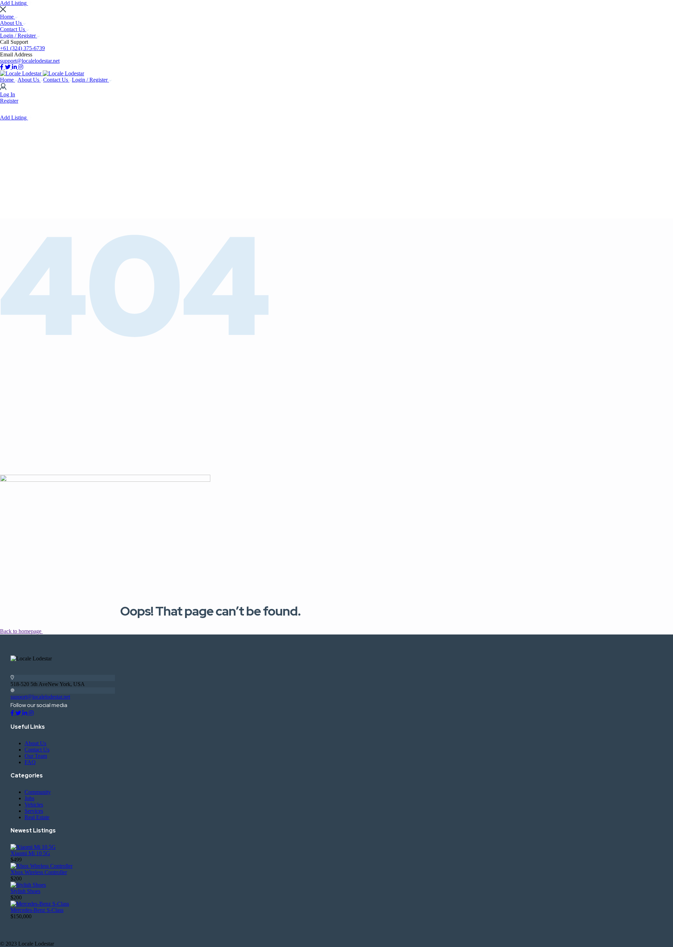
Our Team (36, 756)
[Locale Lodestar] (21, 73)
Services (34, 811)
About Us (11, 23)
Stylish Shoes (25, 891)
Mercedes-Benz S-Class (37, 910)
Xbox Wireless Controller (39, 872)
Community (38, 792)
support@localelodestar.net (30, 61)
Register (9, 101)
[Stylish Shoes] (28, 885)
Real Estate (37, 817)
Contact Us (13, 29)
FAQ (30, 762)
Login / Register (18, 36)
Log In (7, 94)
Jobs (29, 798)
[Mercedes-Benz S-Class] (40, 904)
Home (7, 17)
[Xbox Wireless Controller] (42, 866)
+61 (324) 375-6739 (22, 48)
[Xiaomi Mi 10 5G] (33, 847)
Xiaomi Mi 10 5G (30, 853)
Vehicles (34, 805)
